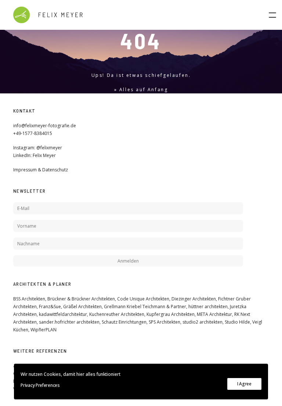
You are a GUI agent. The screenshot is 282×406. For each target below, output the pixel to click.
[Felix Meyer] (48, 15)
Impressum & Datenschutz (40, 170)
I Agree (244, 384)
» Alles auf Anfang (141, 89)
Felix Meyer (44, 155)
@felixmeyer (49, 148)
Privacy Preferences (40, 385)
